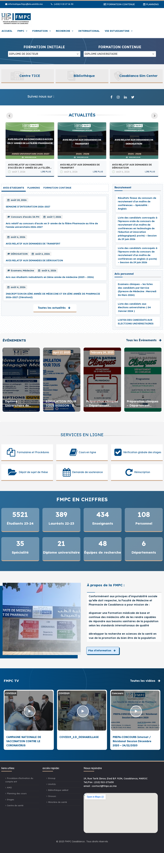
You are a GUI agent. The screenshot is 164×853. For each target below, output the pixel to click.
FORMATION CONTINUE (121, 4)
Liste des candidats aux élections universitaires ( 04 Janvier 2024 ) (134, 307)
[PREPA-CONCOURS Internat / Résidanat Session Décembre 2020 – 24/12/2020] (136, 711)
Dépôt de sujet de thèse (33, 472)
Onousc (52, 796)
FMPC (20, 30)
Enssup (51, 778)
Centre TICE (29, 76)
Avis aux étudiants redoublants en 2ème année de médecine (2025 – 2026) (132, 166)
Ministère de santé (57, 802)
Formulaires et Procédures (33, 452)
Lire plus (46, 171)
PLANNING (152, 4)
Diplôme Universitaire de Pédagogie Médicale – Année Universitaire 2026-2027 (21, 403)
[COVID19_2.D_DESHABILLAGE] (83, 711)
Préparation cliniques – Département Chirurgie (142, 403)
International (89, 30)
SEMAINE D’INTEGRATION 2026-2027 (28, 206)
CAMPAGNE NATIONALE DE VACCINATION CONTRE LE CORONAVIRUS (23, 741)
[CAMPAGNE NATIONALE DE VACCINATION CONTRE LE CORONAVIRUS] (29, 711)
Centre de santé (15, 805)
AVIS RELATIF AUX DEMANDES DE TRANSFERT (28, 166)
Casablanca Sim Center (138, 76)
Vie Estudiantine (117, 30)
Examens (16, 270)
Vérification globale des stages (142, 452)
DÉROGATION (19, 253)
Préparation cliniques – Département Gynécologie (102, 403)
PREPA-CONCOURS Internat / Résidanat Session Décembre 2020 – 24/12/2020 (132, 741)
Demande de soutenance (87, 472)
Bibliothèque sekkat (58, 790)
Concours (117, 693)
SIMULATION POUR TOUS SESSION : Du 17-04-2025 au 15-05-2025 (62, 403)
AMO (9, 787)
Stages (10, 799)
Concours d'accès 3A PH (25, 216)
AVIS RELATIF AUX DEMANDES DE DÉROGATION (80, 166)
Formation (40, 30)
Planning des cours (17, 793)
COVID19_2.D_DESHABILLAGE (79, 737)
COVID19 (10, 693)
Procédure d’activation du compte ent (19, 780)
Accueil (7, 30)
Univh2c (52, 784)
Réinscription (142, 472)
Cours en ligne (87, 452)
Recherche (63, 30)
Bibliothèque (84, 76)
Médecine (28, 270)
